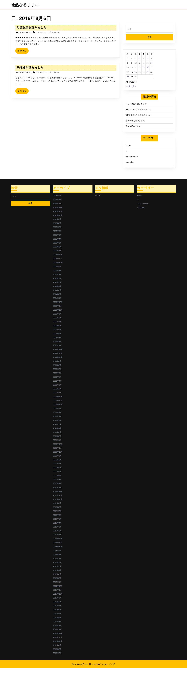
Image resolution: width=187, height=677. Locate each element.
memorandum (132, 156)
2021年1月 (57, 440)
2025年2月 (57, 247)
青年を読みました (133, 126)
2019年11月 (57, 495)
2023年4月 (57, 334)
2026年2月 (57, 199)
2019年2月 (57, 531)
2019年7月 (57, 511)
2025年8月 (57, 223)
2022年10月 (58, 357)
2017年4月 (57, 618)
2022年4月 (57, 381)
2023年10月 (58, 310)
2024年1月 (57, 298)
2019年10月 (58, 499)
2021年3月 (57, 432)
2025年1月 (57, 251)
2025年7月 (57, 227)
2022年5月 (57, 377)
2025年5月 (57, 235)
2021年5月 (57, 424)
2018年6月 (57, 562)
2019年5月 (57, 519)
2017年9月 (57, 598)
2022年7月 (57, 369)
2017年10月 (58, 594)
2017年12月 (58, 586)
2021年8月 (57, 412)
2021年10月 (58, 405)
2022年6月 (57, 373)
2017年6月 (57, 610)
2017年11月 (57, 590)
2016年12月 (58, 633)
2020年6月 (57, 468)
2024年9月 (57, 267)
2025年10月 (58, 215)
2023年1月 (57, 345)
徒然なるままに (25, 5)
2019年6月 (57, 515)
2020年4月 (57, 476)
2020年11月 (57, 448)
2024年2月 (57, 294)
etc (127, 151)
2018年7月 (57, 558)
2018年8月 (57, 554)
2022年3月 (57, 385)
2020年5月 (57, 472)
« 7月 (128, 86)
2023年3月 (57, 338)
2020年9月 (57, 456)
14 (151, 63)
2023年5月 (57, 330)
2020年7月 (57, 464)
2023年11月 (57, 306)
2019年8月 (57, 507)
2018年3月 (57, 574)
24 (136, 72)
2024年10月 (58, 263)
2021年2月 (57, 436)
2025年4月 (57, 239)
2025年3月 (57, 243)
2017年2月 (57, 625)
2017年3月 (57, 622)
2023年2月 (57, 341)
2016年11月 (57, 637)
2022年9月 (57, 361)
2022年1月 (57, 393)
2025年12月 (58, 207)
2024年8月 (57, 270)
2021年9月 (57, 409)
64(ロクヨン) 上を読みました (138, 115)
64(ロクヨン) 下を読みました (138, 109)
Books (128, 145)
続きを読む (23, 52)
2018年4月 (57, 570)
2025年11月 (57, 211)
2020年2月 (57, 483)
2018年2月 (57, 578)
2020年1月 (57, 487)
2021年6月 (57, 420)
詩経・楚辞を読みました (136, 104)
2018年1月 (57, 582)
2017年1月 (57, 629)
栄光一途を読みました (135, 121)
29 (128, 77)
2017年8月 (57, 602)
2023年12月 (58, 302)
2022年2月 (57, 389)
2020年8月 (57, 460)
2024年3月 (57, 290)
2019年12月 (58, 491)
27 (147, 72)
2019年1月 (57, 535)
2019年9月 (57, 503)
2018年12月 (58, 539)
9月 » (134, 86)
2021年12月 (58, 397)
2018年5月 (57, 566)
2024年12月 (58, 255)
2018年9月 (57, 551)
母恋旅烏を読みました (32, 27)
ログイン (98, 196)
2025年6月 (57, 231)
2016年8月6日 (24, 32)
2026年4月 (57, 196)
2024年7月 (57, 274)
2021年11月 (57, 401)
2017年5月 (57, 614)
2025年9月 (57, 219)
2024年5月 (57, 282)
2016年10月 (58, 641)
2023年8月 (57, 318)
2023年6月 (57, 326)
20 (147, 68)
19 (143, 68)
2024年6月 (57, 278)
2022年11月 (57, 353)
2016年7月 (57, 653)
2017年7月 (57, 606)
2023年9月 (57, 314)
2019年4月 (57, 523)
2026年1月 (57, 203)
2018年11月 (57, 543)
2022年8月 (57, 365)
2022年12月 (58, 349)
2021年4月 (57, 428)
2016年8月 (57, 649)
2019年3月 (57, 527)
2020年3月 (57, 480)
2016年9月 (57, 645)
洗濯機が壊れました (30, 67)
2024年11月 (57, 259)
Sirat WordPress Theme (84, 664)
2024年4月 (57, 286)
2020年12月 (58, 444)
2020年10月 (58, 452)
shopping (130, 162)
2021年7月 (57, 416)
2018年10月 (58, 547)
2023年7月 (57, 322)
